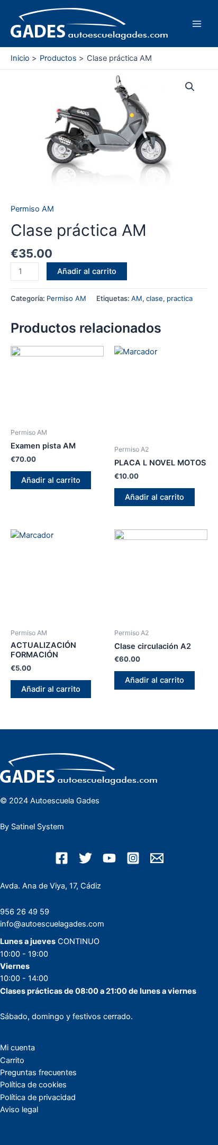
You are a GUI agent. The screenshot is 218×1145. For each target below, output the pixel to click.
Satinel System (37, 826)
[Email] (157, 858)
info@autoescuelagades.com (52, 924)
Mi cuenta (17, 1047)
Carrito (12, 1060)
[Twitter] (85, 858)
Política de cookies (33, 1084)
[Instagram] (133, 858)
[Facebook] (61, 858)
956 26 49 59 (24, 912)
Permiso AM (32, 209)
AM (136, 298)
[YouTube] (109, 858)
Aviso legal (19, 1109)
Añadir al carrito (86, 271)
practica (180, 298)
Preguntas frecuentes (38, 1072)
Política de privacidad (38, 1097)
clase (154, 298)
